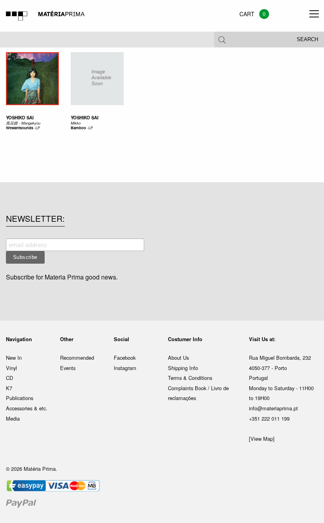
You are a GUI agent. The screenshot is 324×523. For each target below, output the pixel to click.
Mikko (76, 123)
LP (38, 127)
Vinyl (11, 368)
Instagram (125, 368)
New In (14, 357)
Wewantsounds (19, 127)
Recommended (77, 357)
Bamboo (78, 127)
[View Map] (262, 438)
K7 (9, 388)
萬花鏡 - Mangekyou (23, 123)
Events (67, 368)
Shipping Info (183, 368)
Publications (19, 398)
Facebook (125, 357)
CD (9, 377)
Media (13, 418)
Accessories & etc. (26, 408)
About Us (178, 357)
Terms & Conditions (190, 377)
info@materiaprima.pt (273, 408)
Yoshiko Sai (20, 117)
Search (307, 39)
